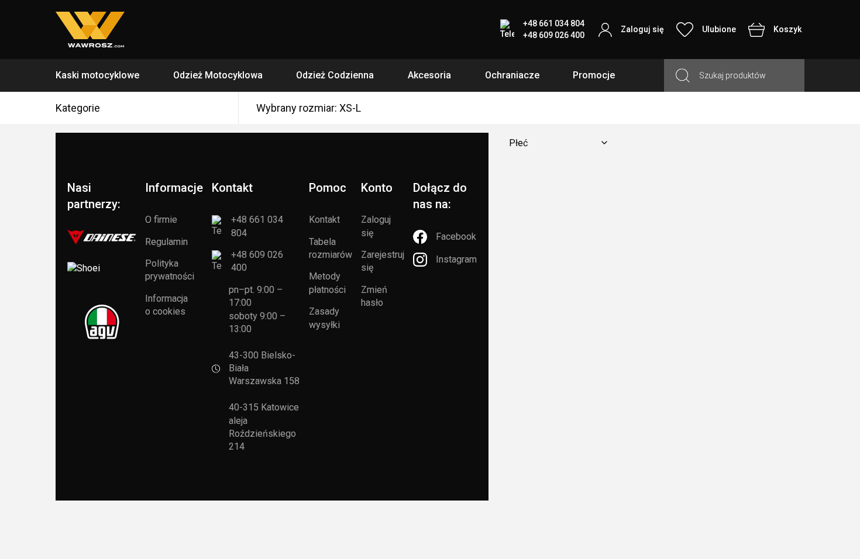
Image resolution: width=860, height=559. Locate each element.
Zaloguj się (376, 226)
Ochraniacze (512, 75)
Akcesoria (429, 75)
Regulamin (166, 241)
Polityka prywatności (169, 270)
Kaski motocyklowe (97, 75)
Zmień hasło (374, 296)
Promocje (594, 75)
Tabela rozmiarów (330, 248)
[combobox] (556, 143)
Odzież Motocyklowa (218, 75)
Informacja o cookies (166, 305)
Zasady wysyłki (324, 318)
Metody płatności (327, 283)
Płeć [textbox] (518, 143)
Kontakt (324, 219)
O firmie (161, 219)
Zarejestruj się (382, 261)
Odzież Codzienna (335, 75)
